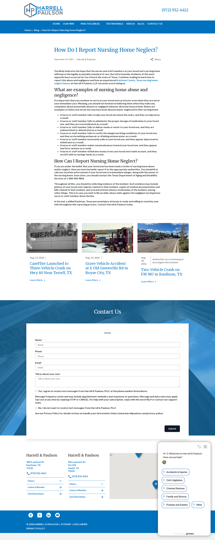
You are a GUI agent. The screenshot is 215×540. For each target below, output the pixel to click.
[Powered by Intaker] (190, 534)
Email (38, 362)
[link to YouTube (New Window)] (57, 515)
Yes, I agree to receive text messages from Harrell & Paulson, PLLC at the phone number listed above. (93, 391)
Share (157, 59)
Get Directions (36, 493)
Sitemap (66, 524)
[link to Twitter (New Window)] (39, 515)
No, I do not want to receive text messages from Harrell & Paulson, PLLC (77, 407)
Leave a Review (36, 487)
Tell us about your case (47, 374)
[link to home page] (43, 9)
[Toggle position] (199, 446)
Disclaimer (80, 524)
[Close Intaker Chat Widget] (205, 446)
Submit (172, 428)
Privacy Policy (35, 528)
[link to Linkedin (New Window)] (48, 515)
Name (38, 339)
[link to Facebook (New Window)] (30, 515)
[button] (76, 23)
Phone (38, 351)
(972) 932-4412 (38, 473)
